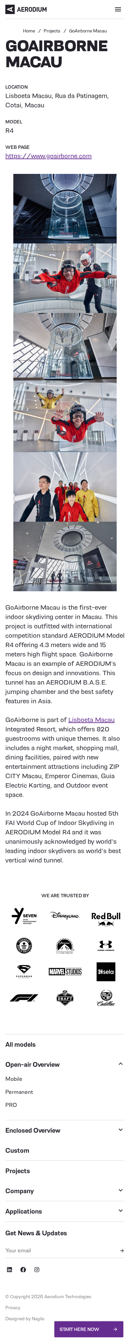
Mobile (13, 1079)
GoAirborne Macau (88, 30)
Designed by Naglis (24, 1318)
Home (29, 30)
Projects (52, 30)
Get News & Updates (36, 1233)
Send (122, 1251)
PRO (11, 1105)
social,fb (23, 1270)
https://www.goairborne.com (48, 156)
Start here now (79, 1329)
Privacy (12, 1307)
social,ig (37, 1270)
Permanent (19, 1092)
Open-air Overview (32, 1064)
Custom (17, 1150)
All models (20, 1044)
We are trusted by (65, 895)
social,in (9, 1270)
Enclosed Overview (32, 1130)
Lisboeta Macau (91, 719)
